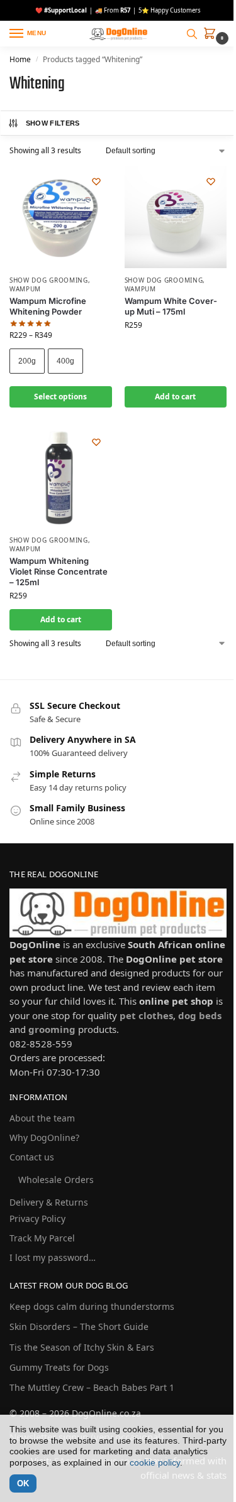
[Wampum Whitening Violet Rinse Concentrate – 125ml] (60, 477)
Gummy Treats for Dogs (59, 1367)
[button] (212, 35)
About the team (42, 1118)
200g (27, 361)
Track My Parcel (42, 1238)
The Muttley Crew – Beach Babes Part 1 (91, 1387)
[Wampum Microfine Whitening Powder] (60, 217)
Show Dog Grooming (48, 280)
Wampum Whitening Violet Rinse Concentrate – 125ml (58, 571)
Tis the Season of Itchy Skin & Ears (81, 1347)
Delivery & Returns (48, 1202)
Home (20, 59)
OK (23, 1483)
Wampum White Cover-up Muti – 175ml (171, 306)
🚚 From (112, 10)
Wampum (25, 288)
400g (65, 361)
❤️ (61, 10)
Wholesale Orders (56, 1180)
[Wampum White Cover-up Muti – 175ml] (176, 217)
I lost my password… (52, 1257)
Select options (60, 396)
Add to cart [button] (175, 396)
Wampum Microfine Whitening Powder (47, 306)
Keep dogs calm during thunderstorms (91, 1306)
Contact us (31, 1157)
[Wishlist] (96, 181)
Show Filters (53, 123)
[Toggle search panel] (192, 33)
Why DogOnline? (44, 1137)
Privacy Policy (37, 1218)
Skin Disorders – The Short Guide (79, 1326)
